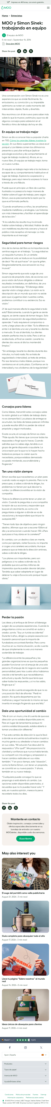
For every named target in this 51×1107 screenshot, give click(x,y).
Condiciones (9, 1094)
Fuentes (35, 1094)
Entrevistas (16, 15)
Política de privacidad (23, 1094)
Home (5, 15)
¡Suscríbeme (25, 838)
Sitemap (43, 1094)
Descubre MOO (13, 44)
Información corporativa (15, 1097)
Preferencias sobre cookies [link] (35, 1097)
